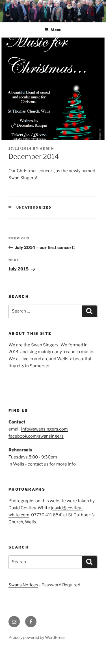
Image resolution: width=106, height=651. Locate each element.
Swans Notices (23, 584)
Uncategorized (34, 207)
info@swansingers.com (44, 429)
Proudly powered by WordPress (36, 637)
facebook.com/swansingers (36, 436)
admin (47, 148)
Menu (56, 29)
